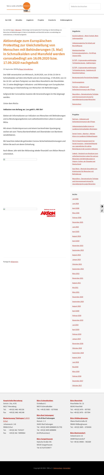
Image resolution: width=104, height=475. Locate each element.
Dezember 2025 (77, 222)
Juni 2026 (75, 204)
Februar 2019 (76, 334)
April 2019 (75, 329)
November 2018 (77, 343)
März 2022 (75, 273)
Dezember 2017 (77, 381)
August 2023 (76, 255)
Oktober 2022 (77, 264)
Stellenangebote (78, 82)
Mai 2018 (75, 367)
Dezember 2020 (77, 297)
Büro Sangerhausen (45, 439)
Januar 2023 (76, 259)
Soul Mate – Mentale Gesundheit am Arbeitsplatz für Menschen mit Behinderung (84, 171)
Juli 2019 (75, 325)
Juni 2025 (75, 227)
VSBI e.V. (18, 7)
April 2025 (75, 232)
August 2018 (76, 357)
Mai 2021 (75, 287)
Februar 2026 (76, 218)
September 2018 (78, 353)
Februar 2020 (76, 315)
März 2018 (75, 371)
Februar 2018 (76, 376)
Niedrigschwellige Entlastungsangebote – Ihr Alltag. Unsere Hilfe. (84, 53)
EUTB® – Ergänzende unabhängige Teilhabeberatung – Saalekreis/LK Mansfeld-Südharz (84, 70)
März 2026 (75, 213)
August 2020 (76, 306)
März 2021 (75, 292)
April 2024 (75, 241)
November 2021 (77, 278)
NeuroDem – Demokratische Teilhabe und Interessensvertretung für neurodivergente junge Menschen (85, 96)
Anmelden (66, 468)
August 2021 (76, 283)
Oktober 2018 (77, 348)
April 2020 (75, 311)
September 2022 (78, 269)
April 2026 (75, 208)
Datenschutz (76, 104)
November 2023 (77, 245)
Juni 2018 (75, 362)
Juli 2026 (75, 199)
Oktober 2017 (77, 385)
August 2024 (76, 236)
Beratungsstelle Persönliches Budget (85, 77)
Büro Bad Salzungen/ (45, 415)
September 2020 (78, 301)
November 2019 (77, 320)
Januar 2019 (76, 339)
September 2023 (78, 250)
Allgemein (14, 262)
